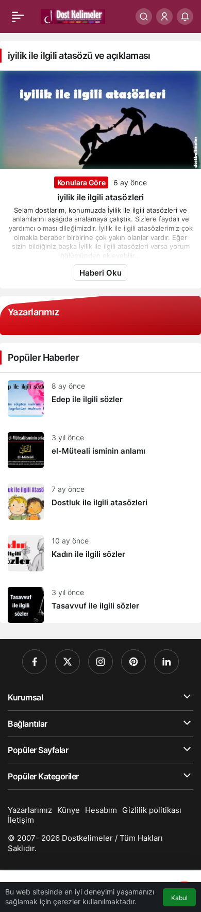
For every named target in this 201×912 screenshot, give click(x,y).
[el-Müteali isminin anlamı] (100, 450)
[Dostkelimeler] (73, 15)
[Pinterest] (133, 661)
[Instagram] (100, 661)
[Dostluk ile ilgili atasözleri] (100, 501)
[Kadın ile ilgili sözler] (100, 553)
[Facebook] (34, 661)
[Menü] (18, 16)
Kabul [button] (179, 898)
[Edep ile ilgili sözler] (100, 398)
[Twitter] (67, 661)
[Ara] (144, 16)
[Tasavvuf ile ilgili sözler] (100, 601)
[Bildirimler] (185, 16)
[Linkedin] (166, 661)
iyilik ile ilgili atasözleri (100, 197)
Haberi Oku (100, 273)
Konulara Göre (81, 182)
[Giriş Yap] (164, 16)
